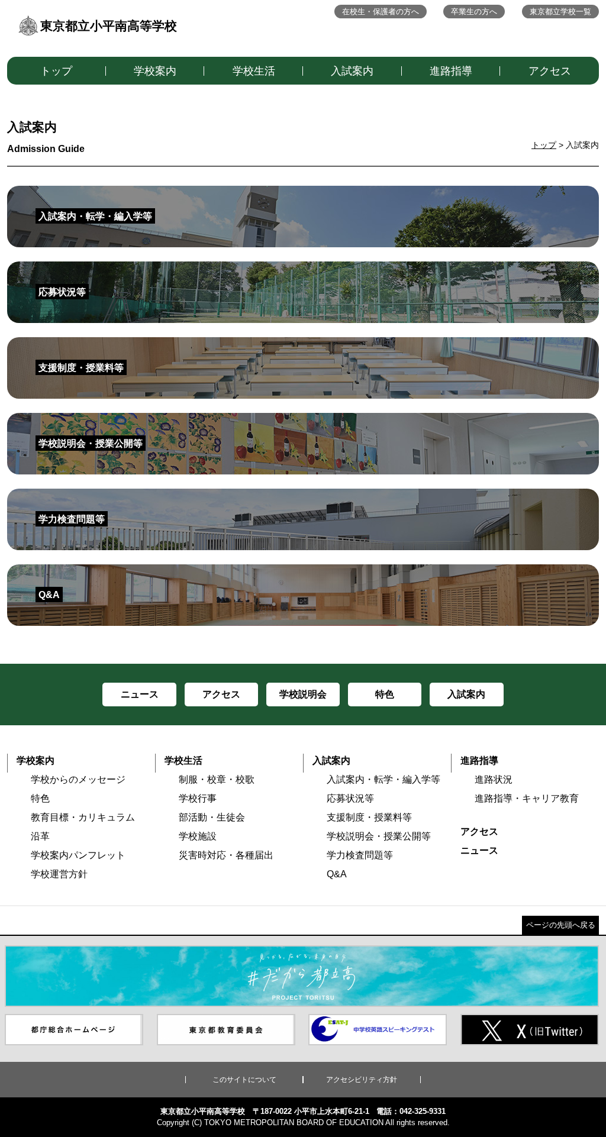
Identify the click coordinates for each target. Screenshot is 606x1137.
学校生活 (254, 71)
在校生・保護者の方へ (380, 11)
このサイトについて (244, 1079)
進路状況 (493, 779)
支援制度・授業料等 (369, 817)
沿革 (40, 836)
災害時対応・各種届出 (226, 855)
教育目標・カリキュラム (83, 817)
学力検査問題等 (360, 855)
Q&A (337, 874)
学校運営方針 (59, 874)
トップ (56, 71)
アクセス (549, 71)
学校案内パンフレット (78, 855)
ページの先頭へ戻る (560, 924)
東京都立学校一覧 (560, 11)
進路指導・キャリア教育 (527, 798)
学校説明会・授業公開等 (379, 836)
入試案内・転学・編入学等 (383, 779)
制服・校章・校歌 (216, 779)
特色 (40, 798)
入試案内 (352, 71)
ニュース (479, 850)
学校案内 (155, 71)
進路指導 (451, 71)
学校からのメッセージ (78, 779)
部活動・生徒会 (212, 817)
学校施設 (198, 836)
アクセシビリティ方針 (361, 1079)
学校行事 (198, 798)
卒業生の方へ (474, 11)
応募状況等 (350, 798)
